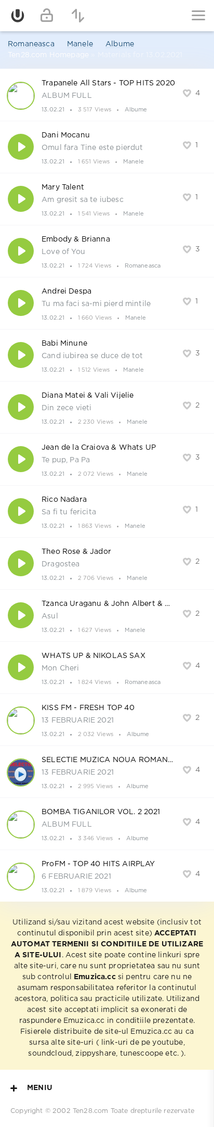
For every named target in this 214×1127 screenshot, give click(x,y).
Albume (119, 44)
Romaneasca (31, 44)
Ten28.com (91, 1111)
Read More (107, 95)
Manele (80, 44)
